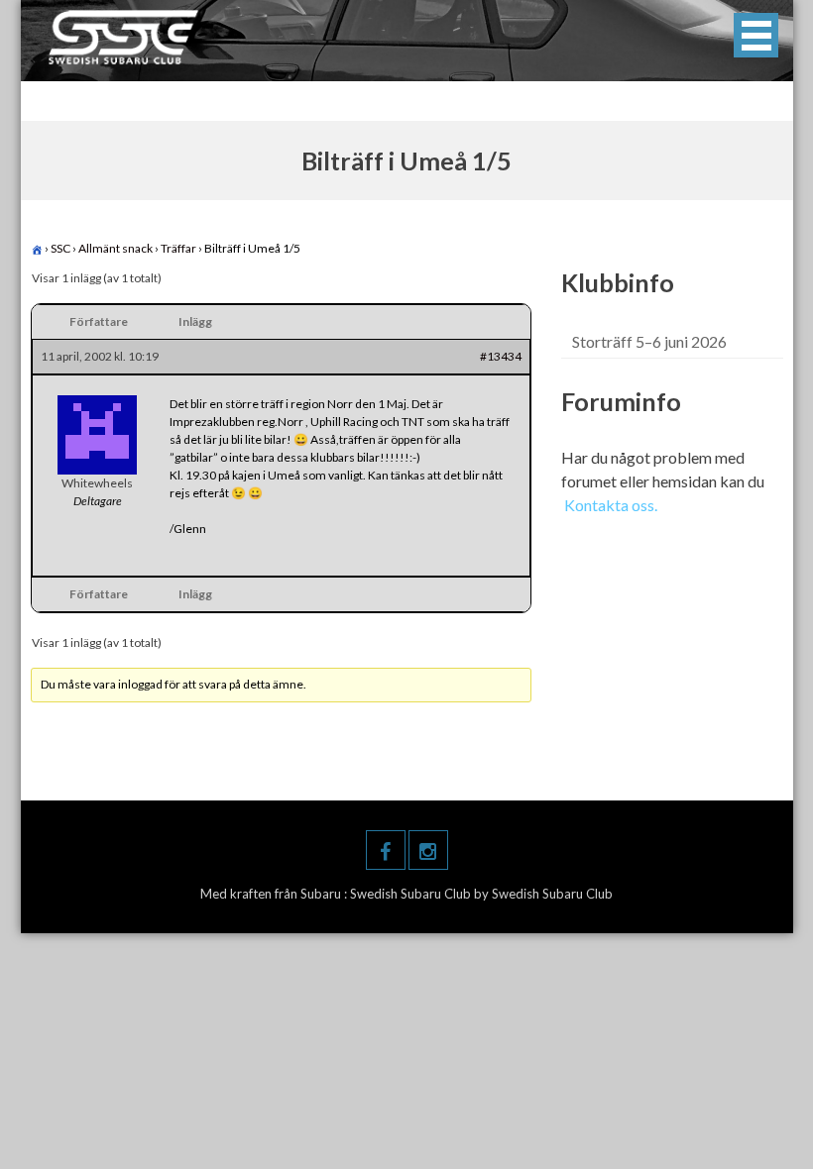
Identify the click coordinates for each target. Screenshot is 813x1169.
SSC (60, 248)
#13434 (501, 356)
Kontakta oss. (610, 504)
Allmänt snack (115, 248)
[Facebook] (386, 850)
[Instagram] (428, 850)
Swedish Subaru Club (412, 894)
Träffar (178, 248)
